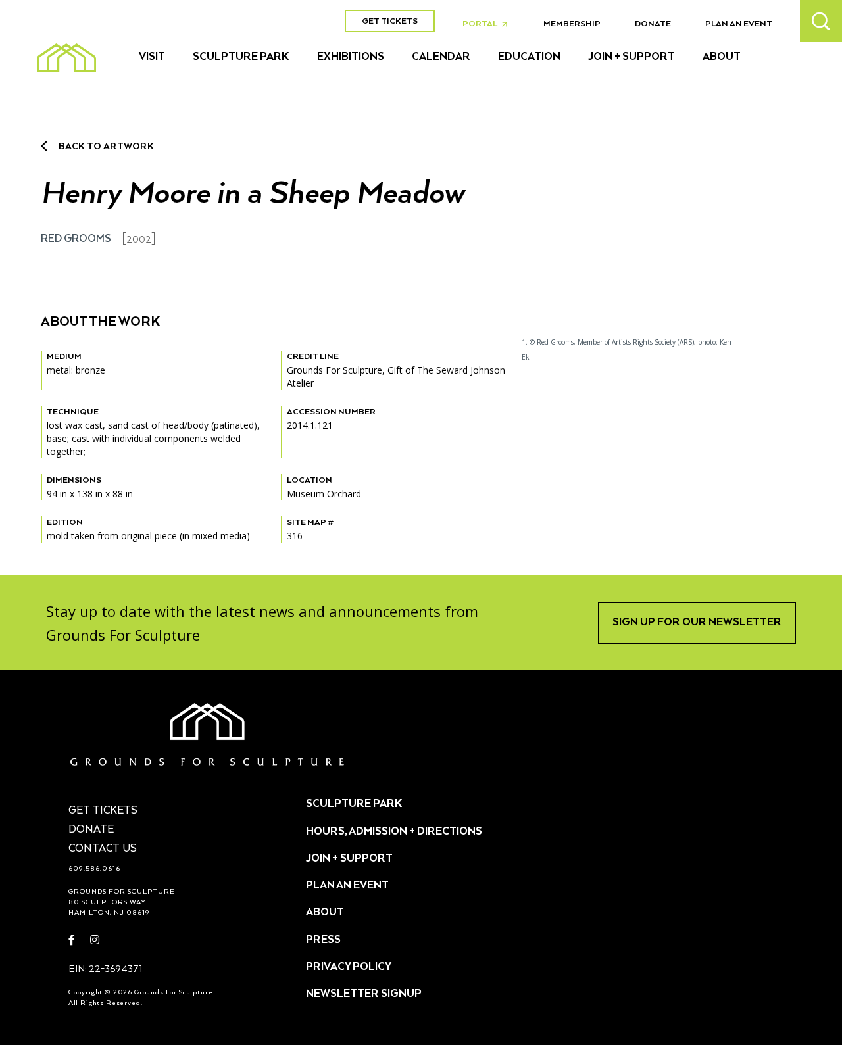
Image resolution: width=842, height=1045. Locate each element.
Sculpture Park (241, 57)
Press (323, 940)
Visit (152, 57)
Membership (572, 24)
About (722, 57)
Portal (489, 24)
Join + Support (631, 57)
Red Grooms (76, 239)
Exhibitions (350, 57)
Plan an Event (738, 24)
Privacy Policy (348, 967)
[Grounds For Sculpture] (66, 57)
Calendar (441, 57)
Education (529, 57)
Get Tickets (390, 21)
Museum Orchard (324, 493)
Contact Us (102, 849)
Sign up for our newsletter (696, 623)
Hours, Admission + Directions (394, 832)
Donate (653, 24)
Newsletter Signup (364, 994)
